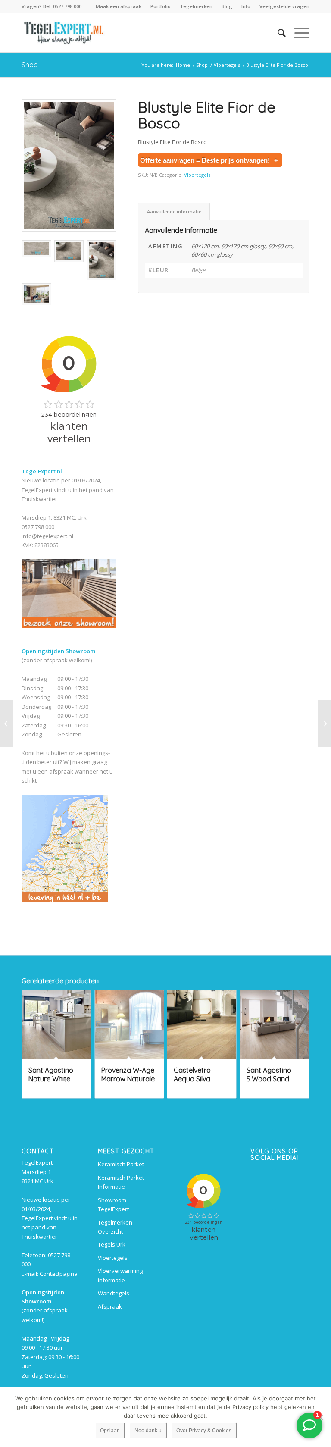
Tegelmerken (196, 6)
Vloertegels (197, 175)
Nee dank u (148, 1431)
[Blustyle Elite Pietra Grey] (6, 723)
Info (245, 6)
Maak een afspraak (118, 6)
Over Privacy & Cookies (203, 1431)
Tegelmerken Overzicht (115, 1226)
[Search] (277, 32)
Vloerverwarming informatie (120, 1275)
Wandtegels (113, 1293)
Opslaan (110, 1431)
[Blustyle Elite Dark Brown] (324, 723)
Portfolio (160, 6)
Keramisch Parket (121, 1164)
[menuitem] (118, 6)
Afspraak (110, 1306)
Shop (30, 64)
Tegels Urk (111, 1244)
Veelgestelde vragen (284, 6)
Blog (227, 6)
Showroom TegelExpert (113, 1204)
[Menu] (297, 32)
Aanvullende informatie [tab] (174, 211)
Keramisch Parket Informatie (121, 1182)
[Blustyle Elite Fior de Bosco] (69, 165)
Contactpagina (59, 1274)
